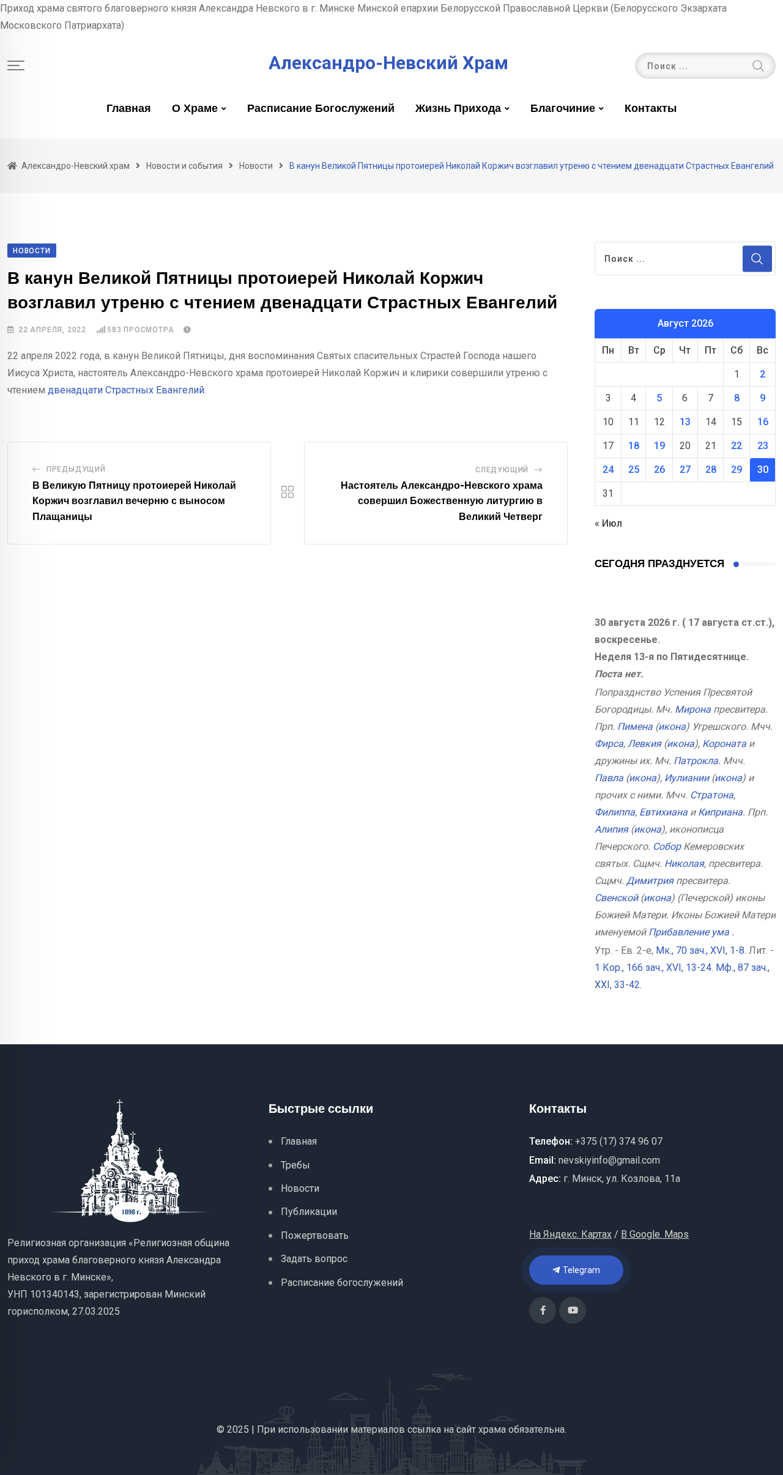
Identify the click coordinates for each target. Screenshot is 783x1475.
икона (672, 726)
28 (710, 469)
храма (492, 1429)
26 (659, 469)
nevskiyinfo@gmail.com (609, 1160)
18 (633, 445)
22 (736, 445)
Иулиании (686, 778)
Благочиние (562, 109)
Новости (300, 1188)
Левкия (644, 743)
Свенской (616, 898)
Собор (667, 846)
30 (762, 469)
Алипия (611, 829)
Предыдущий (76, 469)
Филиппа (615, 812)
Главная (128, 109)
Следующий (502, 470)
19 (659, 445)
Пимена (635, 726)
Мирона (693, 709)
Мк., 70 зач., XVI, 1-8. (701, 950)
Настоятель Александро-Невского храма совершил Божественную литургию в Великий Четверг (442, 501)
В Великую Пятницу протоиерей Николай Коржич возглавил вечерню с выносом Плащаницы (134, 501)
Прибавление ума (688, 932)
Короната (724, 743)
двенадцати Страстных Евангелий (126, 390)
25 (633, 469)
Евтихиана (663, 812)
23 (762, 445)
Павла (609, 778)
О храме (195, 109)
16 (762, 422)
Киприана (720, 812)
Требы (295, 1165)
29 (736, 469)
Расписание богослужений (321, 109)
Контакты (651, 109)
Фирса (609, 743)
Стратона (711, 795)
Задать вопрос (314, 1259)
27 (685, 469)
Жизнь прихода (458, 109)
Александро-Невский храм (388, 63)
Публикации (309, 1211)
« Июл (608, 523)
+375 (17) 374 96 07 (618, 1141)
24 (608, 469)
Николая (684, 863)
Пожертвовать (315, 1235)
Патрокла (696, 761)
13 (685, 422)
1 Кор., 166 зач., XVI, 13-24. (654, 967)
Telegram (580, 1270)
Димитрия (650, 880)
